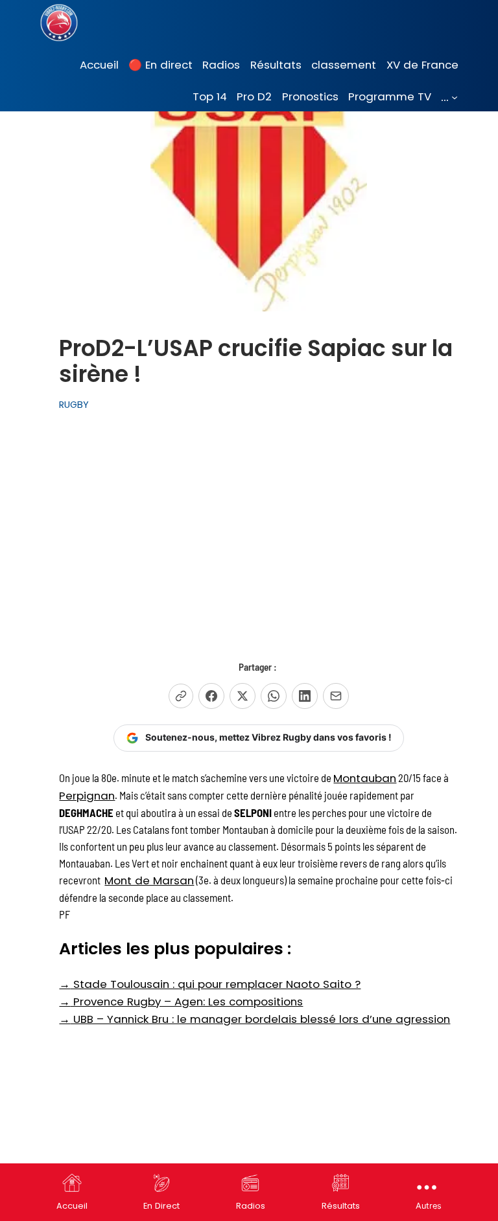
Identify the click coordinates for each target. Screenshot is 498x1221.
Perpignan (87, 795)
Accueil (72, 1205)
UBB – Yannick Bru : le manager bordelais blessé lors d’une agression (254, 1019)
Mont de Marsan (149, 880)
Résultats (341, 1205)
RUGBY (74, 404)
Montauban (364, 778)
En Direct (161, 1205)
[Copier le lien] (181, 696)
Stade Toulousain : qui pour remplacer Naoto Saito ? (210, 984)
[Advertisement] (258, 527)
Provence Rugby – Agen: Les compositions (181, 1001)
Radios (250, 1205)
